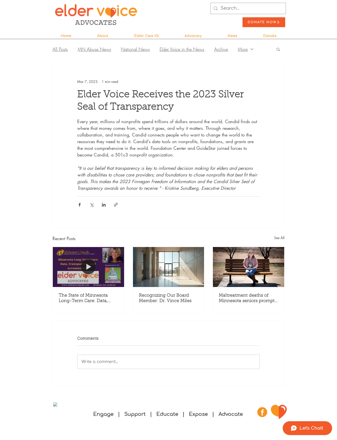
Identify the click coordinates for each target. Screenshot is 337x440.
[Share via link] (115, 204)
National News (135, 49)
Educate (167, 414)
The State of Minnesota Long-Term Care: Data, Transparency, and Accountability (83, 298)
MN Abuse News (94, 49)
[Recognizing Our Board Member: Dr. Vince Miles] (168, 267)
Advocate (231, 414)
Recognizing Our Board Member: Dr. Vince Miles (165, 298)
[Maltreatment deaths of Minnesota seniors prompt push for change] (248, 267)
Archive (221, 49)
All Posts (60, 49)
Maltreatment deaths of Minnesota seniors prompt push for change (247, 298)
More (243, 49)
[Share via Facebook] (79, 204)
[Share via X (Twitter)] (91, 204)
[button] (102, 33)
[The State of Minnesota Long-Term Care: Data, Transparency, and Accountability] (88, 267)
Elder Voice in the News (182, 49)
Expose (198, 414)
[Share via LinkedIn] (103, 204)
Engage (103, 414)
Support (135, 414)
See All (279, 237)
